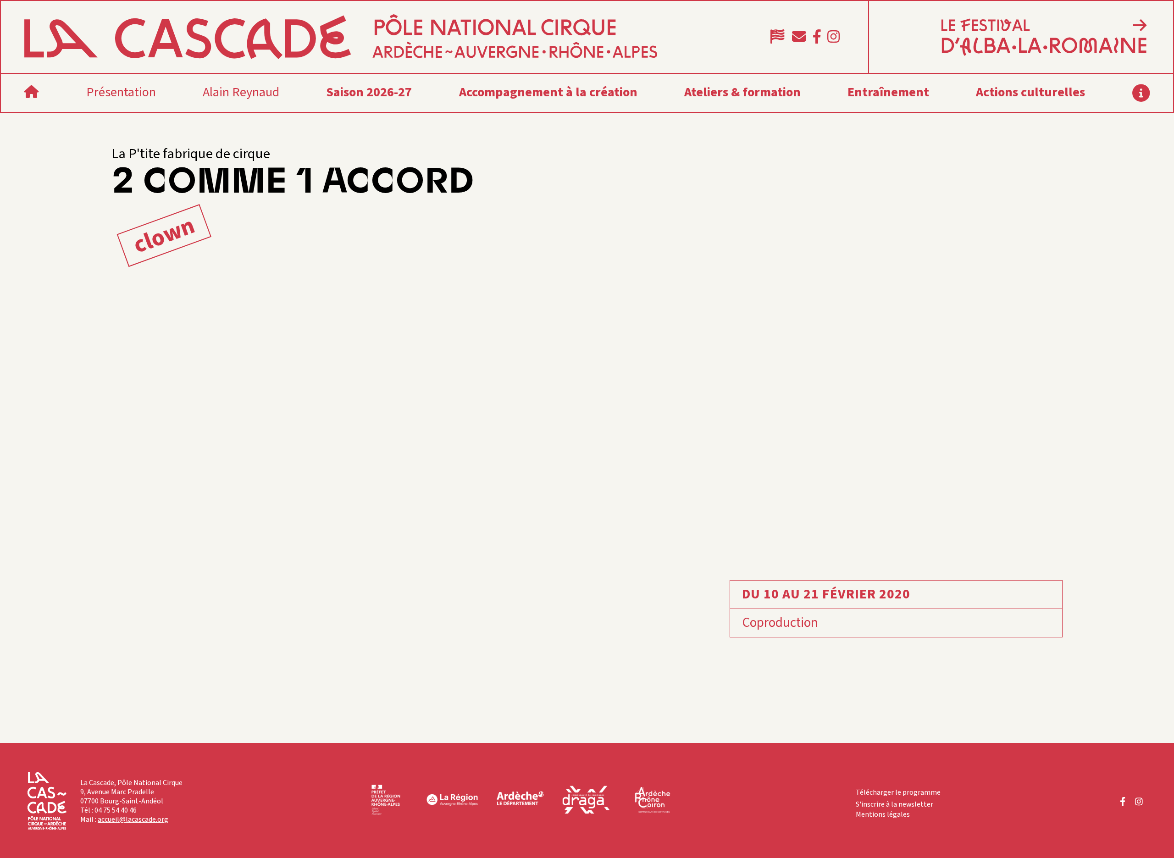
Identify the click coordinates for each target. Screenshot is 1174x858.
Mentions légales (883, 814)
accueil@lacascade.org (133, 819)
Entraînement (888, 92)
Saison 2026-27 (369, 92)
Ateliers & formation (742, 92)
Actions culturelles (1030, 92)
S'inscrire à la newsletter (894, 804)
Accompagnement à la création (548, 92)
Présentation (121, 92)
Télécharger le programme (898, 792)
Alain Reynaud (241, 92)
